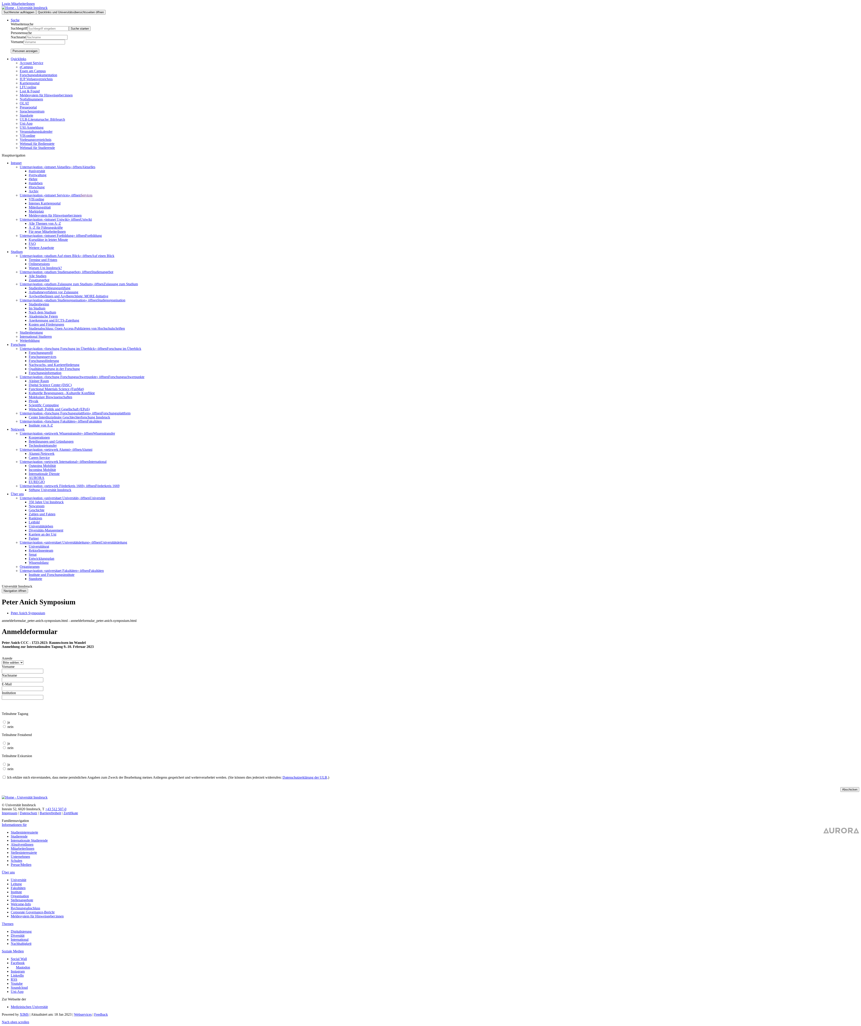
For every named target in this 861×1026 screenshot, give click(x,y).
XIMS (24, 1014)
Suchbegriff (19, 28)
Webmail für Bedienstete (37, 144)
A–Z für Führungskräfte (46, 227)
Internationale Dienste (44, 474)
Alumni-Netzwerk (41, 453)
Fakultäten (94, 421)
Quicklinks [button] (18, 59)
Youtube (17, 983)
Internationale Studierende (29, 840)
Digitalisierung (21, 931)
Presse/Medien (21, 865)
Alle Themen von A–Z (45, 223)
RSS (14, 979)
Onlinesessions (39, 264)
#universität (37, 171)
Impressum (9, 813)
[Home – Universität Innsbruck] (25, 8)
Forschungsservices (42, 357)
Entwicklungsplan (41, 558)
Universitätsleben (41, 526)
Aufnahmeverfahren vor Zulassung (53, 292)
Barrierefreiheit (50, 813)
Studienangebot (102, 272)
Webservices (83, 1014)
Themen (7, 924)
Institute (16, 892)
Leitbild (34, 522)
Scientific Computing (44, 405)
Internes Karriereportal (45, 203)
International (98, 462)
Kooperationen (39, 437)
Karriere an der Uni (42, 534)
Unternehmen (20, 856)
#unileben (36, 183)
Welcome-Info (21, 904)
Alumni (87, 449)
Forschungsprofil (41, 353)
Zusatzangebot (39, 280)
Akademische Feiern (43, 316)
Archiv (34, 191)
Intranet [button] (16, 163)
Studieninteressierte (24, 832)
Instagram (18, 971)
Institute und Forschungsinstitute (51, 575)
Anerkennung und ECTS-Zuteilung (54, 320)
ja (8, 722)
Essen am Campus (33, 71)
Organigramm (29, 567)
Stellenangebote (22, 900)
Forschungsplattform (115, 413)
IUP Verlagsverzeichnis (36, 79)
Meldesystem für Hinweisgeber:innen (46, 95)
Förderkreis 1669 (107, 486)
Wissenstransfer (104, 433)
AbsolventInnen (22, 844)
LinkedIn (17, 975)
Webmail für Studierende (37, 148)
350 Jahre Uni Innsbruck (46, 502)
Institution (9, 693)
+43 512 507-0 (55, 809)
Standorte (26, 115)
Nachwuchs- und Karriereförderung (54, 365)
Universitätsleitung (114, 542)
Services (86, 195)
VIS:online (27, 135)
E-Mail (7, 684)
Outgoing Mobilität (42, 466)
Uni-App (26, 123)
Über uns (8, 872)
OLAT (24, 103)
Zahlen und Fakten (42, 514)
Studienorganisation (111, 300)
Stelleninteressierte (24, 852)
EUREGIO (37, 482)
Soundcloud (19, 987)
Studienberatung (31, 332)
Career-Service (39, 458)
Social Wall (19, 959)
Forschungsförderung (44, 361)
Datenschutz (28, 813)
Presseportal (28, 107)
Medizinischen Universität (29, 1007)
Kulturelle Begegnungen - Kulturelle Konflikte (62, 393)
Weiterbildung (30, 340)
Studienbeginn (39, 304)
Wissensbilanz (39, 562)
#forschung (37, 187)
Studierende (19, 836)
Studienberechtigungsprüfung (49, 288)
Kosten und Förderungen (46, 324)
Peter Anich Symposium (28, 613)
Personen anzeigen (25, 51)
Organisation (20, 896)
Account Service (31, 63)
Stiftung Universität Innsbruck (50, 490)
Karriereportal (29, 83)
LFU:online (28, 87)
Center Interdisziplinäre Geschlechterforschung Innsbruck (69, 417)
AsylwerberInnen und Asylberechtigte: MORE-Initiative (68, 296)
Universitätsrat (39, 546)
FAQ (32, 244)
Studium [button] (17, 252)
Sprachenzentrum (32, 111)
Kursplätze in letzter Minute (48, 240)
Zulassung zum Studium (121, 284)
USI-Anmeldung (31, 127)
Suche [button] (15, 20)
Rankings (35, 518)
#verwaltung (37, 175)
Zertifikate (70, 813)
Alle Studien (37, 276)
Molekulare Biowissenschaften (50, 397)
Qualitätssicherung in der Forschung (54, 369)
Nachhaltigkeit (21, 943)
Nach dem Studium (42, 312)
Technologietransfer (43, 445)
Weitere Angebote (41, 248)
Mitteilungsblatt (40, 207)
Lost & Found (30, 91)
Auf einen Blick (103, 256)
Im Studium (37, 308)
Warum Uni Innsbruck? (45, 268)
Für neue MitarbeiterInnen (47, 231)
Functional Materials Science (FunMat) (56, 389)
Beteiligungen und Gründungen (51, 441)
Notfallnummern (31, 99)
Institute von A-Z (41, 425)
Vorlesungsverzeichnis (35, 140)
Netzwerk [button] (18, 429)
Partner (34, 538)
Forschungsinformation (45, 373)
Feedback (101, 1014)
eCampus (26, 67)
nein (10, 727)
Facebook (18, 963)
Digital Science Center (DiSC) (50, 385)
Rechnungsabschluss (25, 908)
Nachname (18, 37)
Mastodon (23, 967)
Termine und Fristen (43, 260)
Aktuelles (88, 167)
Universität (97, 498)
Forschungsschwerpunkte (126, 377)
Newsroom (36, 506)
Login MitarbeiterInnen (18, 4)
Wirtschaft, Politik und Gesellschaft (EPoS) (59, 409)
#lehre (33, 179)
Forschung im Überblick (124, 349)
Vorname (17, 42)
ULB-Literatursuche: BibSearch (42, 119)
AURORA (36, 478)
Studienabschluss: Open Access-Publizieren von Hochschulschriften (77, 328)
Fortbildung (93, 235)
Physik (33, 401)
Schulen (16, 861)
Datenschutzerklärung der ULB (305, 777)
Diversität (17, 935)
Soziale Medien (13, 951)
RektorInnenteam (41, 550)
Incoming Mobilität (42, 470)
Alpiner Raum (39, 381)
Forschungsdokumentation (38, 75)
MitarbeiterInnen (22, 848)
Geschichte (36, 510)
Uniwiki (86, 219)
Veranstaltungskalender (36, 131)
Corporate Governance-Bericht (32, 912)
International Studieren (36, 336)
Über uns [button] (17, 494)
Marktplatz (36, 211)
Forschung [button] (18, 344)
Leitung (16, 884)
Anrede (7, 658)
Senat (33, 554)
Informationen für (14, 825)
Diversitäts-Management (46, 530)
